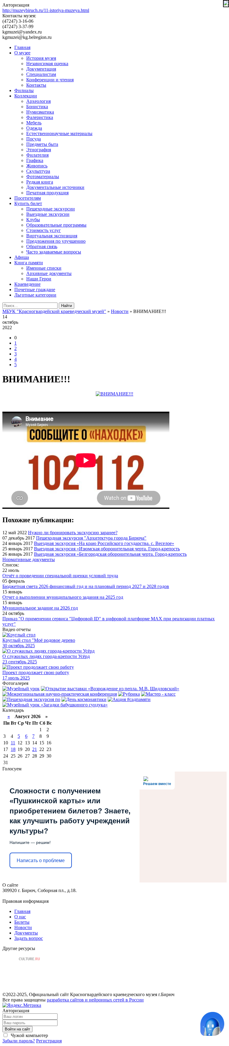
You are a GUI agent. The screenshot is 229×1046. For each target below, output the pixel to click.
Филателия (37, 155)
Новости (23, 927)
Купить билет (28, 203)
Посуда (33, 138)
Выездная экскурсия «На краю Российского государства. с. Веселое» (104, 543)
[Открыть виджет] (212, 1024)
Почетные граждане (34, 289)
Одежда (34, 128)
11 (13, 742)
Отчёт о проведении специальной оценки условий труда (60, 575)
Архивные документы (49, 273)
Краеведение (27, 284)
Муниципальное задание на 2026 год (40, 607)
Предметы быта (42, 144)
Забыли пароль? (18, 1040)
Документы (26, 932)
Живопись (36, 165)
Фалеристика (39, 117)
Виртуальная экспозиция (51, 235)
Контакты (36, 85)
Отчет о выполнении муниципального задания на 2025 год (62, 597)
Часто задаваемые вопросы (53, 251)
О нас (20, 916)
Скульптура (38, 171)
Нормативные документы (28, 559)
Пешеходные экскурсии (50, 208)
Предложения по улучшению (56, 241)
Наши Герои (38, 278)
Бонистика (37, 106)
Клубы (33, 219)
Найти (66, 305)
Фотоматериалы (42, 176)
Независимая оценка (47, 63)
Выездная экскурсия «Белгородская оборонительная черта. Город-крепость (110, 554)
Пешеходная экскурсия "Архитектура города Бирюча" (91, 537)
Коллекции (25, 95)
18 (13, 749)
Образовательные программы (56, 224)
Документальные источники (55, 187)
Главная (22, 47)
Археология (38, 101)
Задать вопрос (28, 938)
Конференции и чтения (50, 79)
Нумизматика (40, 111)
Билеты (22, 922)
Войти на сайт (17, 1029)
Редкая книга (39, 181)
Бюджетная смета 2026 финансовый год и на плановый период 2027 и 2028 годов (85, 586)
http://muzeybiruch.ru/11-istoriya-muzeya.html (45, 10)
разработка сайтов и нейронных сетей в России (95, 999)
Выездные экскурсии (47, 214)
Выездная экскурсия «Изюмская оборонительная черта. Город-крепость (107, 548)
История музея (41, 58)
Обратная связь (41, 246)
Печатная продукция (47, 192)
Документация (41, 68)
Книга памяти (28, 262)
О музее (22, 52)
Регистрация (49, 1040)
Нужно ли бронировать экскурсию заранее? (72, 532)
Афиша (21, 257)
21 (34, 749)
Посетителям (27, 198)
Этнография (38, 149)
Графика (34, 160)
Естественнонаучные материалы (59, 133)
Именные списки (43, 268)
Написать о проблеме (41, 860)
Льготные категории (35, 294)
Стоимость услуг (43, 230)
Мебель (33, 122)
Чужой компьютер (29, 1035)
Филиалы (24, 90)
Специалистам (41, 74)
